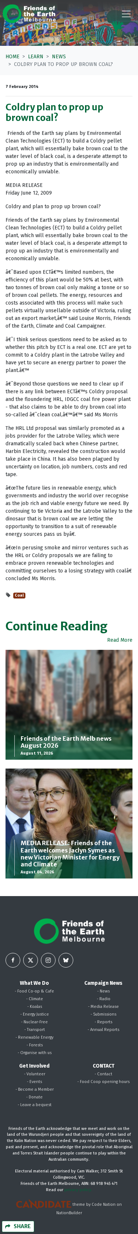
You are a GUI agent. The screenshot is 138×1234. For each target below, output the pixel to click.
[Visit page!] (13, 960)
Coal (19, 595)
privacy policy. (78, 1189)
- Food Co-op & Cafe (34, 991)
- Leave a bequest (35, 1104)
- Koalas (34, 1006)
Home (13, 57)
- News (103, 991)
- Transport (34, 1029)
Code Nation (104, 1204)
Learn (35, 57)
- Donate (34, 1097)
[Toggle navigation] (126, 14)
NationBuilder (69, 1213)
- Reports (103, 1022)
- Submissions (103, 1014)
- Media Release (103, 1006)
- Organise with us (35, 1052)
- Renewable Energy (34, 1037)
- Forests (34, 1045)
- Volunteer (34, 1074)
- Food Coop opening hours (103, 1081)
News (59, 57)
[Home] (29, 13)
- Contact (103, 1074)
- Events (34, 1081)
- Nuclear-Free (34, 1022)
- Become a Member (34, 1089)
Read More (119, 640)
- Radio (103, 999)
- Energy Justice (34, 1014)
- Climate (34, 999)
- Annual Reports (103, 1029)
